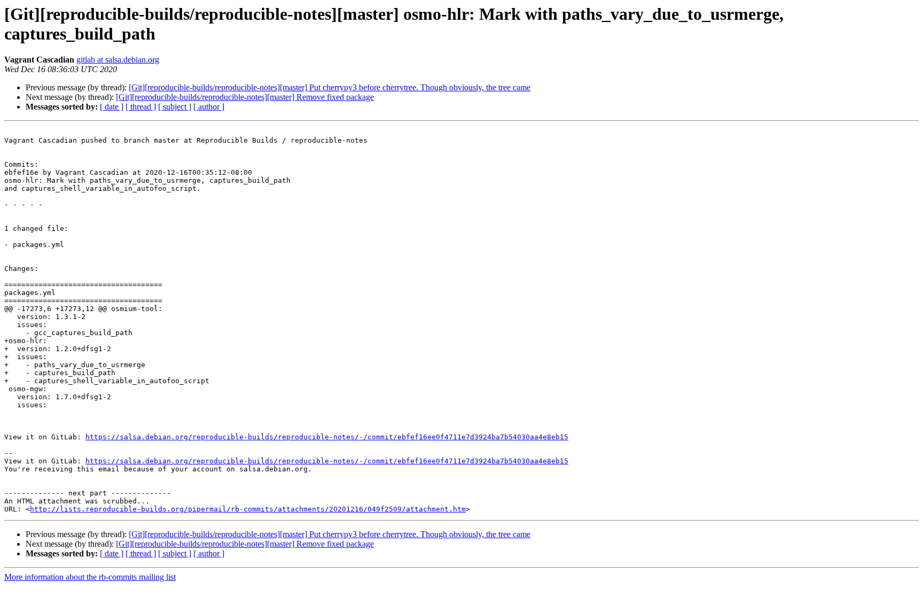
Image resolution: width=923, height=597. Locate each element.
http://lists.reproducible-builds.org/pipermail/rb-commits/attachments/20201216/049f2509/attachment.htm (248, 509)
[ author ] (208, 106)
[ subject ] (174, 106)
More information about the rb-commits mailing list (90, 577)
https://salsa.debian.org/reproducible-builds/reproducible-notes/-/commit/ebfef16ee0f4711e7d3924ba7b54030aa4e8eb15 (326, 437)
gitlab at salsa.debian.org (117, 59)
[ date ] (111, 106)
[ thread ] (141, 106)
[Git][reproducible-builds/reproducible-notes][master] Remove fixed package (245, 97)
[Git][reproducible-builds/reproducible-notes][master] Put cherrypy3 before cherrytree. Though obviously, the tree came (329, 87)
